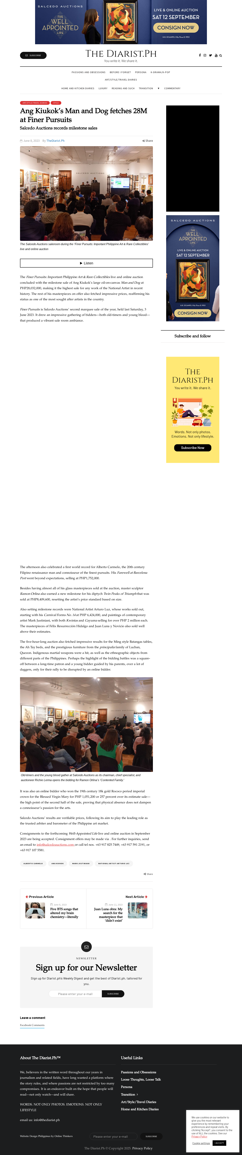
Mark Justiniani (81, 863)
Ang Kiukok (58, 863)
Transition (146, 88)
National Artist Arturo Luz (114, 863)
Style (56, 103)
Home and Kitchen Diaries (77, 88)
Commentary (172, 88)
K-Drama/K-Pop (160, 72)
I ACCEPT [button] (219, 1143)
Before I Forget (120, 72)
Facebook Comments (32, 1025)
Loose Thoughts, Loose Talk (141, 1079)
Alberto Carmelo (33, 863)
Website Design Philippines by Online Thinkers (46, 1136)
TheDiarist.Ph (55, 141)
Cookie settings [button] (201, 1143)
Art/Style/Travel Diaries (121, 79)
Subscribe (35, 55)
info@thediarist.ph (47, 1120)
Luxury (103, 88)
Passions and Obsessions (89, 72)
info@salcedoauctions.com (56, 845)
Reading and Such (123, 88)
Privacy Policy (199, 1136)
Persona (141, 72)
